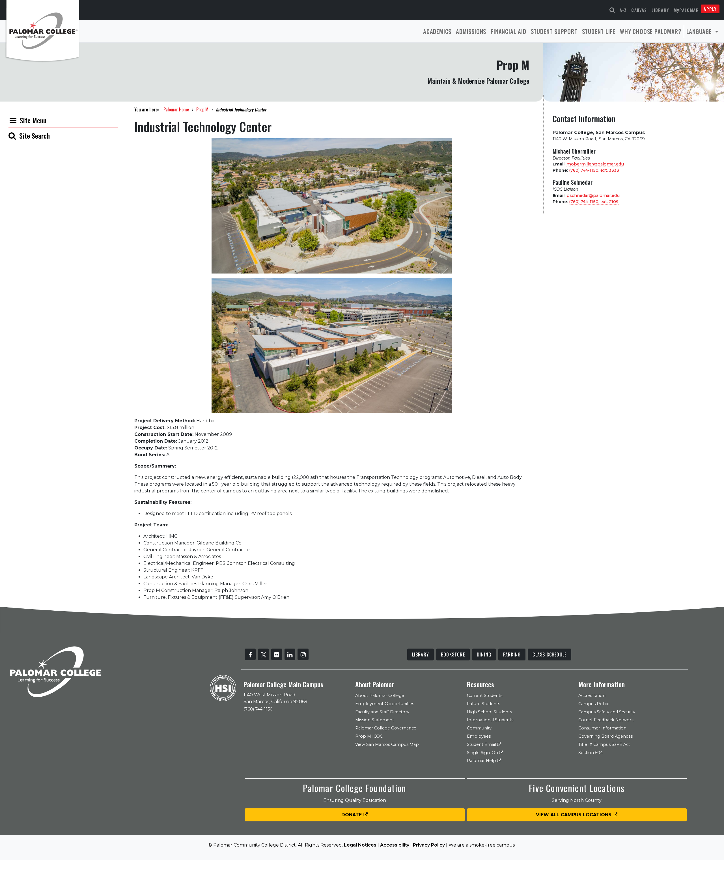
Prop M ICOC (369, 736)
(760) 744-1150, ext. (594, 170)
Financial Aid (508, 31)
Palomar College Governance (385, 728)
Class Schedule (549, 654)
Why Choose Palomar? (650, 31)
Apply (710, 9)
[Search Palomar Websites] (612, 10)
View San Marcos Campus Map (387, 744)
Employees (479, 736)
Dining (484, 654)
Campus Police (593, 703)
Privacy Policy (429, 845)
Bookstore (453, 654)
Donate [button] (352, 814)
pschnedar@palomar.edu (593, 195)
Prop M (202, 109)
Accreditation (592, 695)
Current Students (484, 695)
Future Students (483, 703)
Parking (512, 654)
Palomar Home (176, 109)
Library (660, 10)
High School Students (489, 711)
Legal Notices (360, 845)
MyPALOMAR (686, 10)
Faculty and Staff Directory (382, 711)
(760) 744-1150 (258, 709)
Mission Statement (374, 719)
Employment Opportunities (384, 703)
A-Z (623, 10)
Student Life (599, 31)
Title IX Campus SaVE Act (604, 744)
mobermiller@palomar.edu (595, 164)
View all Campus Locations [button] (574, 814)
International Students (490, 719)
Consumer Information (602, 728)
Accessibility (394, 845)
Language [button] (700, 31)
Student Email (482, 744)
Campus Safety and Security (606, 711)
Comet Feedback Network (606, 719)
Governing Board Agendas (605, 736)
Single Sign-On (483, 752)
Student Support (554, 31)
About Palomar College (379, 695)
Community (479, 728)
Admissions (471, 31)
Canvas (639, 10)
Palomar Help (482, 760)
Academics (437, 31)
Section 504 (590, 752)
